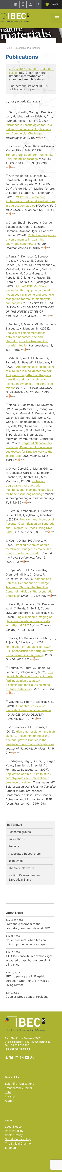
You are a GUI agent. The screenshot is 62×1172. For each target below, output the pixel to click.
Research (20, 47)
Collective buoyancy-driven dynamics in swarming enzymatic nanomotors (31, 239)
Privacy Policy (14, 1130)
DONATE (53, 4)
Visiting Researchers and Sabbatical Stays (24, 877)
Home (9, 47)
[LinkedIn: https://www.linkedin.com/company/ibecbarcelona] (16, 1057)
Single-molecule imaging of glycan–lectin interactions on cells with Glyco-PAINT (29, 621)
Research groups (19, 832)
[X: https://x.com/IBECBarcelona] (6, 1057)
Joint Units (15, 860)
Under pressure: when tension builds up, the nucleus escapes (26, 942)
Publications (16, 839)
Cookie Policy (14, 1135)
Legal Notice (13, 1126)
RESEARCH (14, 824)
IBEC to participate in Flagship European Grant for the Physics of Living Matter (28, 981)
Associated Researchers (24, 853)
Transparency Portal (18, 1088)
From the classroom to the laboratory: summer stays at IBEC (28, 926)
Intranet (10, 1096)
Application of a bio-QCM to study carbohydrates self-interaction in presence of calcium (28, 778)
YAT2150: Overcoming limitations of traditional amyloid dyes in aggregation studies (30, 201)
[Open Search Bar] (38, 4)
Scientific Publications (19, 1083)
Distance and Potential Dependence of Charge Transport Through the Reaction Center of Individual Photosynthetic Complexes (29, 587)
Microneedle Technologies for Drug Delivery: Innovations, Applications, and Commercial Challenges (29, 129)
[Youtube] (27, 1057)
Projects (13, 846)
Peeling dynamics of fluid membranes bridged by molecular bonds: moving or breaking (28, 549)
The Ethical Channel (18, 1143)
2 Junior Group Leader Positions (27, 996)
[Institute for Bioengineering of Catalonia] (15, 17)
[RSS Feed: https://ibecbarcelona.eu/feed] (32, 1057)
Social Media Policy (18, 1139)
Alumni (9, 1100)
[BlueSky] (11, 1057)
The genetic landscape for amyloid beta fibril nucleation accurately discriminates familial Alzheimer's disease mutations (29, 680)
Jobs (8, 1092)
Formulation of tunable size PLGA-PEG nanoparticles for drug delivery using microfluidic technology (29, 651)
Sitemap (10, 1147)
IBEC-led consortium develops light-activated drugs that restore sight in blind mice (30, 960)
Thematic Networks (21, 868)
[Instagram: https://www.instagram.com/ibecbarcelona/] (22, 1057)
